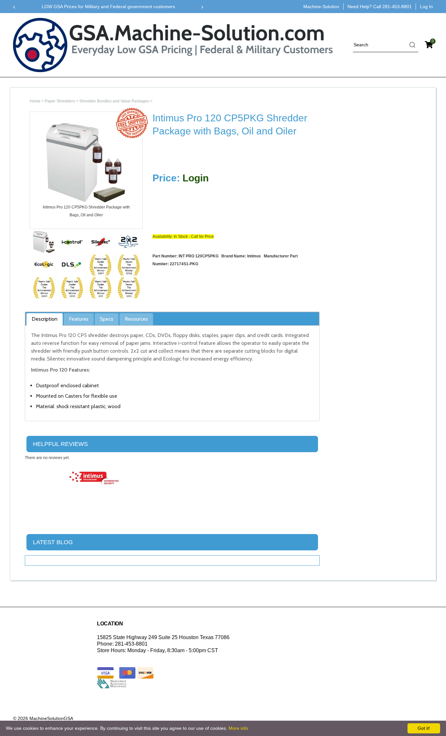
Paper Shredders (60, 101)
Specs (106, 319)
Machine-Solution (321, 6)
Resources (136, 319)
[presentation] (14, 6)
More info (238, 728)
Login (196, 178)
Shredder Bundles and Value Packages (114, 101)
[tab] (44, 319)
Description (44, 319)
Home (35, 101)
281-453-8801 (397, 6)
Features (78, 319)
